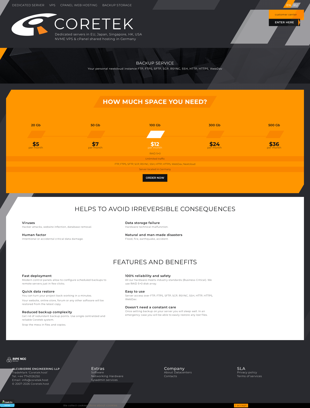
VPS (52, 5)
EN (288, 5)
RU (295, 5)
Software (97, 372)
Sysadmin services (104, 380)
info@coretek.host (35, 380)
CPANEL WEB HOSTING (78, 5)
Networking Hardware (107, 376)
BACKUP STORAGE (117, 5)
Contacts (170, 376)
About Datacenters (178, 372)
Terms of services (249, 376)
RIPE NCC (42, 360)
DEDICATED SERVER (28, 5)
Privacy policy (247, 372)
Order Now (155, 177)
